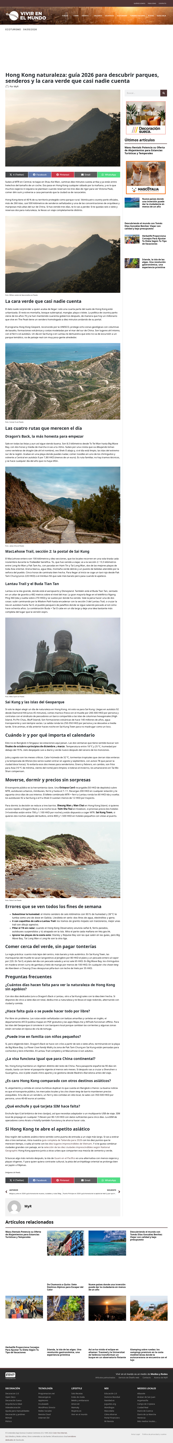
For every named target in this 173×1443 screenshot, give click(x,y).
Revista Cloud (44, 1414)
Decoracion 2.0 (12, 1393)
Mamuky (75, 1407)
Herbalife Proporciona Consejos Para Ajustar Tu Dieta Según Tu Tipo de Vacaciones (154, 239)
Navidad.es (109, 1400)
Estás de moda (78, 1397)
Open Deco (10, 1397)
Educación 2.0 (110, 1393)
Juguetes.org (110, 1404)
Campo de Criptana (146, 1404)
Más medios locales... (147, 1421)
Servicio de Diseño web (129, 1377)
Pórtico (8, 1421)
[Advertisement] (86, 51)
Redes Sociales (45, 1411)
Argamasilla (142, 1400)
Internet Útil (43, 1417)
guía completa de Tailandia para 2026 (62, 1140)
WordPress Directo (46, 1407)
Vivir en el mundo (79, 1414)
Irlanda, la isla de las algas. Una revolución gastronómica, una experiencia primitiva (154, 263)
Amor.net (75, 1404)
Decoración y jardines (15, 1414)
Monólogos (109, 1407)
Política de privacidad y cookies (154, 1434)
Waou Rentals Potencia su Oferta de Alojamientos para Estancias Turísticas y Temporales (145, 150)
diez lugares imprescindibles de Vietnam (70, 1143)
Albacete (141, 1393)
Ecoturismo (13, 29)
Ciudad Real (142, 1407)
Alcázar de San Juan (146, 1397)
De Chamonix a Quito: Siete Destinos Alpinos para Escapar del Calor (65, 1287)
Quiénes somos (139, 3)
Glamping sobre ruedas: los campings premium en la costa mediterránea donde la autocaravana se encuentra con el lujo (148, 1354)
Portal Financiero (112, 1417)
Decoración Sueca (13, 1400)
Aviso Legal (135, 1434)
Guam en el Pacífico (64, 1158)
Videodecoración (12, 1407)
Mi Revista (109, 1421)
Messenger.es (44, 1397)
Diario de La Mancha (146, 1414)
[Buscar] (163, 93)
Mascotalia (109, 1411)
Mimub (8, 1417)
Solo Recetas (77, 1393)
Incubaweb (43, 1404)
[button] (69, 16)
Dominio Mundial (112, 1397)
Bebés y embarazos (80, 1400)
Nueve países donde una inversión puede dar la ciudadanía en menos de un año (153, 202)
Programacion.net (46, 1393)
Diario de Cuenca (145, 1411)
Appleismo (43, 1400)
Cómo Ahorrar (110, 1414)
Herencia (141, 1417)
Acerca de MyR (161, 1377)
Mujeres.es (76, 1411)
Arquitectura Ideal (13, 1404)
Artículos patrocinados (105, 1377)
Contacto (162, 3)
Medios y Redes (159, 1374)
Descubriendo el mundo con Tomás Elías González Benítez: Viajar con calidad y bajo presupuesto (143, 226)
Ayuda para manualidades (17, 1411)
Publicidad (152, 3)
